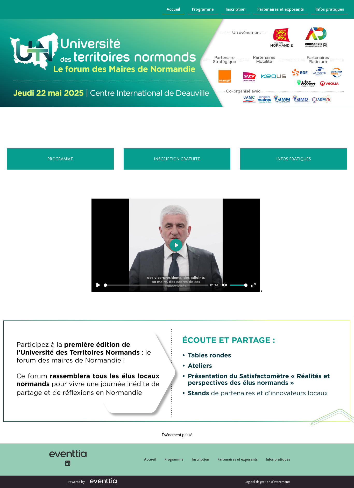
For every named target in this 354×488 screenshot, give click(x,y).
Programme (203, 9)
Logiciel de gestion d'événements (268, 482)
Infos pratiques (330, 9)
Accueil (173, 9)
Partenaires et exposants (280, 9)
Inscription (235, 9)
